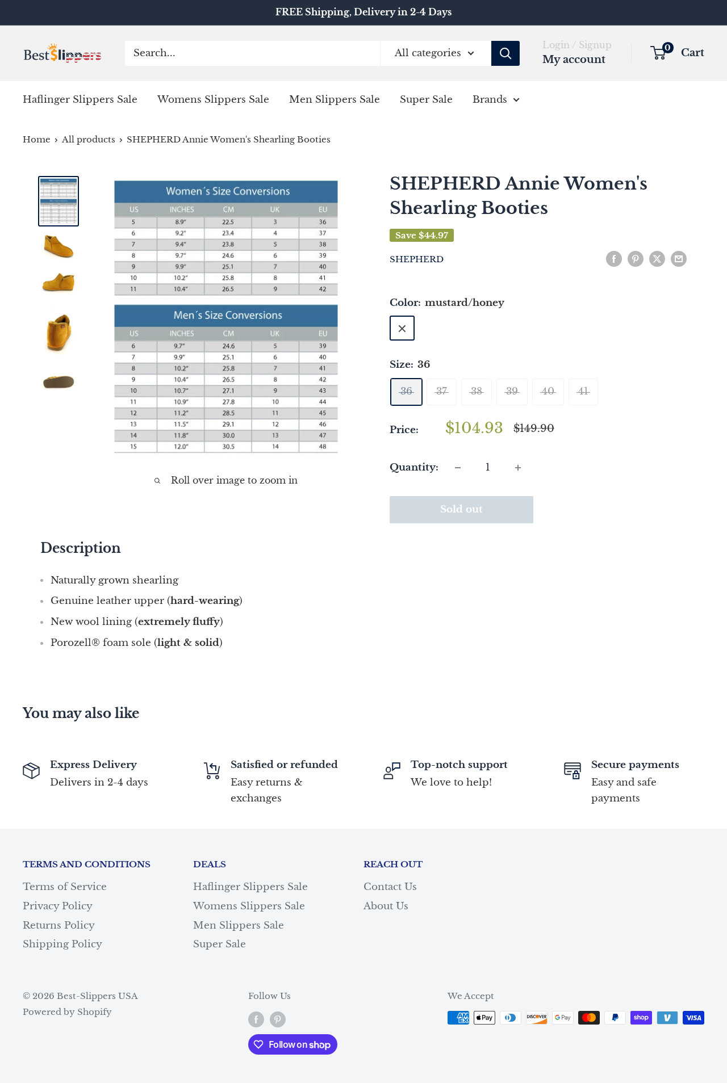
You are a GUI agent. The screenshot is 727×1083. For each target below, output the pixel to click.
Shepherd (417, 259)
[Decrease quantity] (458, 468)
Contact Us (390, 887)
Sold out (461, 509)
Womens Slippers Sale (213, 99)
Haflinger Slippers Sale (80, 99)
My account (573, 59)
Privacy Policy (58, 906)
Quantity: (414, 467)
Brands (490, 99)
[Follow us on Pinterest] (278, 1019)
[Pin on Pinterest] (636, 258)
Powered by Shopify (67, 1011)
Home (37, 139)
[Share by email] (679, 258)
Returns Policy (59, 925)
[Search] (505, 53)
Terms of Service (65, 887)
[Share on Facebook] (614, 258)
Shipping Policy (62, 944)
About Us (386, 906)
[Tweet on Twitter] (657, 258)
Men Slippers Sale (334, 99)
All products (88, 139)
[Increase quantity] (518, 468)
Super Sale (426, 99)
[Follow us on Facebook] (256, 1019)
